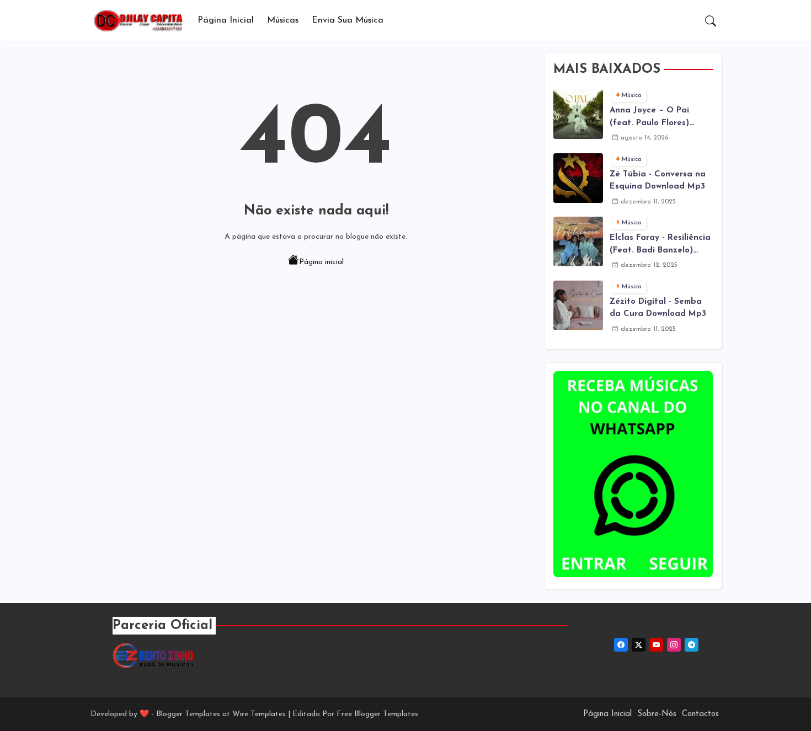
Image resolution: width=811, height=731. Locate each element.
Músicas (282, 20)
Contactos (700, 714)
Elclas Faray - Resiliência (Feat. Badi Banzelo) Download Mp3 (660, 245)
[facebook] (621, 645)
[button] (711, 21)
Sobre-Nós (656, 714)
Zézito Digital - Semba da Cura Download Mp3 (658, 308)
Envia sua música (347, 20)
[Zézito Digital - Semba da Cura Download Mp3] (578, 305)
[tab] (225, 20)
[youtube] (656, 645)
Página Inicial (226, 20)
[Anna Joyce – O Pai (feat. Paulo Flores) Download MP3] (578, 114)
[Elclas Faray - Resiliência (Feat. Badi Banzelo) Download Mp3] (578, 241)
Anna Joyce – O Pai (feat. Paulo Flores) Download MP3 (649, 118)
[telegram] (691, 645)
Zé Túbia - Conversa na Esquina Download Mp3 (658, 180)
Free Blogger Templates (377, 714)
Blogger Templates (188, 714)
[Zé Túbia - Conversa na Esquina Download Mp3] (578, 178)
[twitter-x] (638, 645)
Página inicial (321, 262)
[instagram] (674, 645)
